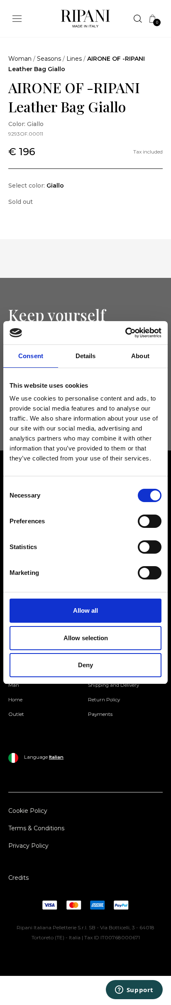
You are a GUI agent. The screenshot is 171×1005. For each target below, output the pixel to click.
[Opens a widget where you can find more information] (134, 990)
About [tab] (140, 355)
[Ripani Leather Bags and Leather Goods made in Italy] (85, 20)
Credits (18, 877)
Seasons (49, 58)
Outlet (16, 714)
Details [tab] (86, 355)
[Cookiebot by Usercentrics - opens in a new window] (125, 332)
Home (15, 700)
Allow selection (86, 637)
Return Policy (104, 700)
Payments (100, 714)
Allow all (85, 610)
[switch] (149, 521)
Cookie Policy (27, 810)
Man (13, 685)
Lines (74, 58)
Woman (20, 58)
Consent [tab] (30, 355)
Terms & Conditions (36, 828)
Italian (56, 757)
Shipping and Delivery (113, 685)
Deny (85, 664)
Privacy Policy (28, 845)
